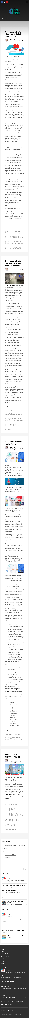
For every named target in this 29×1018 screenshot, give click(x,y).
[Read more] (7, 228)
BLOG (2, 960)
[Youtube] (5, 2)
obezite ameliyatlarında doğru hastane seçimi (14, 420)
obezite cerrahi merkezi (9, 738)
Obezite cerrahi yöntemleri (10, 825)
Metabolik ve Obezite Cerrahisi (11, 819)
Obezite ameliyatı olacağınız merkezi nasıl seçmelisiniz (13, 419)
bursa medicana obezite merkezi (11, 412)
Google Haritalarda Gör (7, 1004)
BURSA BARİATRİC (4, 953)
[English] (13, 1011)
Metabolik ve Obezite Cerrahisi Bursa (12, 820)
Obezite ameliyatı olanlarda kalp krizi (12, 236)
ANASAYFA (3, 951)
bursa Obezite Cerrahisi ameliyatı (11, 810)
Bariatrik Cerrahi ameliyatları (11, 804)
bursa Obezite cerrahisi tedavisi (11, 813)
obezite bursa (14, 426)
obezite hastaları (8, 428)
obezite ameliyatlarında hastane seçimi (12, 424)
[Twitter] (9, 1011)
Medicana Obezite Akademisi (10, 414)
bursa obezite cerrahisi (16, 231)
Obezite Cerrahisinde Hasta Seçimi (14, 442)
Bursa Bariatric (9, 410)
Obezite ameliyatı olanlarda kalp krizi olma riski (14, 240)
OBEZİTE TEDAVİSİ (8, 429)
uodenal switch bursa (16, 829)
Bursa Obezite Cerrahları (10, 816)
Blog (15, 41)
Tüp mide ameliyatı (18, 828)
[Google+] (7, 2)
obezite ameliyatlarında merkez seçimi (12, 425)
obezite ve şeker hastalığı (16, 247)
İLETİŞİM (2, 961)
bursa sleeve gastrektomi (10, 818)
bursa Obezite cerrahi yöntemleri (11, 808)
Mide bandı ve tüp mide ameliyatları (11, 821)
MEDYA (2, 958)
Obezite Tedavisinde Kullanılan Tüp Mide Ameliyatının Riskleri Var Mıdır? (12, 245)
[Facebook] (2, 2)
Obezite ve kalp (8, 247)
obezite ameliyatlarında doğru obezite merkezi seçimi (14, 422)
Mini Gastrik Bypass (8, 823)
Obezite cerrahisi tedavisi (10, 828)
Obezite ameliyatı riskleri (9, 737)
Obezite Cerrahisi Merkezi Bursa (11, 826)
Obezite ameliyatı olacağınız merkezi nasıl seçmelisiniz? (13, 263)
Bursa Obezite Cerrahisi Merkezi (12, 755)
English (2, 963)
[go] (25, 869)
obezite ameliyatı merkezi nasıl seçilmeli (12, 417)
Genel (18, 449)
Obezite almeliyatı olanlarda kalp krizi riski (13, 233)
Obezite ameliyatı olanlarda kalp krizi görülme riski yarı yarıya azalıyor (14, 238)
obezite (6, 232)
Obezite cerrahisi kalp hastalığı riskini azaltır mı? (13, 242)
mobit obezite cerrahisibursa (10, 824)
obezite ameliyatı (19, 414)
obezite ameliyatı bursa (9, 415)
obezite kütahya (15, 428)
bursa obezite (9, 231)
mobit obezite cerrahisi (17, 823)
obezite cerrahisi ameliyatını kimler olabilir (13, 739)
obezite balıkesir (8, 426)
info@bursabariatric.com (10, 997)
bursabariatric (12, 39)
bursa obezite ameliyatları (10, 807)
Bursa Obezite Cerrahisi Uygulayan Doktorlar (14, 815)
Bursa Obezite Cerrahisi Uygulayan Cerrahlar (13, 814)
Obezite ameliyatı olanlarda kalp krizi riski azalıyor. (13, 34)
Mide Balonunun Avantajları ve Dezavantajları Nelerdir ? (14, 885)
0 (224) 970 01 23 (19, 2)
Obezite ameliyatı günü (18, 415)
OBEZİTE (2, 955)
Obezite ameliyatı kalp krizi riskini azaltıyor (13, 235)
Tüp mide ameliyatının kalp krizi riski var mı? (13, 248)
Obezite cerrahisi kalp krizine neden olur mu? (14, 243)
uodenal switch (8, 829)
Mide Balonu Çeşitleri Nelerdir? (9, 890)
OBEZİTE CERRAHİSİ (5, 956)
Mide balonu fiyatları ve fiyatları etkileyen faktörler (13, 896)
